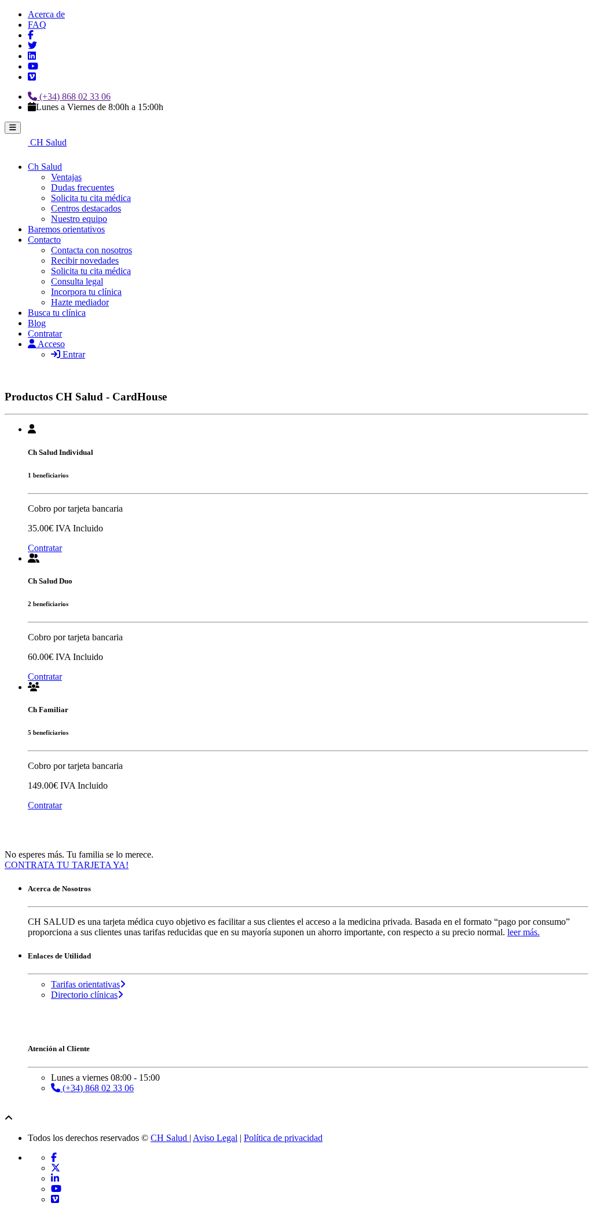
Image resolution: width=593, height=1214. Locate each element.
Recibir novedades (85, 260)
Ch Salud (45, 167)
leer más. (523, 932)
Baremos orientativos (66, 229)
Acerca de (46, 14)
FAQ (37, 25)
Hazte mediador (80, 302)
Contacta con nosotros (91, 250)
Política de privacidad (283, 1138)
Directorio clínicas (84, 995)
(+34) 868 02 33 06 (74, 96)
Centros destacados (86, 208)
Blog (37, 323)
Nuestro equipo (79, 219)
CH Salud (47, 142)
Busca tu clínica (57, 313)
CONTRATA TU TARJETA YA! (67, 865)
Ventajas (66, 177)
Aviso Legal (215, 1138)
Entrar (72, 354)
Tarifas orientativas (85, 984)
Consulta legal (77, 281)
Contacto (44, 240)
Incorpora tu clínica (86, 292)
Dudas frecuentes (82, 187)
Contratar (45, 333)
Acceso (50, 344)
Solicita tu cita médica (91, 198)
